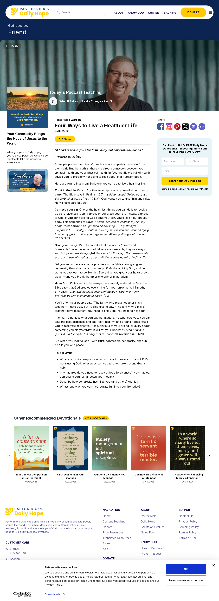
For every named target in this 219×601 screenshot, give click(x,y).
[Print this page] (201, 126)
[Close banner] (213, 565)
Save (67, 139)
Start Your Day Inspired (185, 180)
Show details (52, 594)
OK (186, 569)
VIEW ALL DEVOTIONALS (96, 418)
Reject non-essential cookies (186, 580)
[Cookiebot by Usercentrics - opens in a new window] (22, 594)
